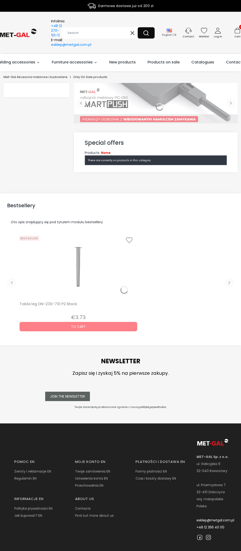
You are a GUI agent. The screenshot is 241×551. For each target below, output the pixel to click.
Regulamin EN (25, 478)
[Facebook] (200, 537)
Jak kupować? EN (28, 515)
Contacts (83, 508)
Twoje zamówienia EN (92, 471)
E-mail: (71, 42)
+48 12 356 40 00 (210, 527)
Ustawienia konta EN (91, 478)
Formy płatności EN (151, 471)
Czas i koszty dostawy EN (156, 478)
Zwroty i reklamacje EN (32, 471)
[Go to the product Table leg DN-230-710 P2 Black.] (78, 267)
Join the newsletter (67, 396)
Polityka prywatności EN (33, 508)
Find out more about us (94, 515)
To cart (78, 326)
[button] (146, 33)
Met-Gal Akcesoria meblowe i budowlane (36, 77)
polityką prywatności (152, 407)
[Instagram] (208, 537)
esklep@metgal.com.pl (215, 520)
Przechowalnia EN (89, 485)
